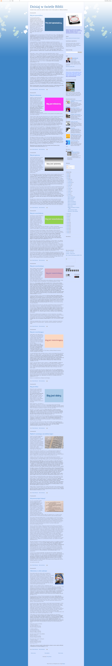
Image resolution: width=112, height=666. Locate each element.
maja (69, 189)
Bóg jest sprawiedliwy (36, 15)
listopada (69, 180)
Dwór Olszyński (70, 151)
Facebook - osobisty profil (70, 253)
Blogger (63, 663)
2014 (68, 225)
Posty (68, 166)
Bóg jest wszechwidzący (37, 266)
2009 (68, 232)
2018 (68, 219)
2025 (68, 175)
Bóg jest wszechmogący (37, 332)
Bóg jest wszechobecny (36, 213)
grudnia (69, 179)
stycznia (69, 195)
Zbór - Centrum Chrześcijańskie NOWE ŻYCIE (74, 255)
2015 (68, 223)
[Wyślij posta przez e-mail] (47, 89)
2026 (68, 173)
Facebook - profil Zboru (70, 251)
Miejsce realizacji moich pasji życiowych (73, 38)
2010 (68, 231)
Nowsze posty (33, 653)
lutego (69, 194)
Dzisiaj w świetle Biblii (46, 7)
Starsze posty (60, 653)
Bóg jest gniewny (35, 155)
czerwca (69, 188)
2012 (68, 228)
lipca (69, 186)
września (69, 183)
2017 (68, 220)
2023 (68, 178)
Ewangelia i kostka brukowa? (75, 114)
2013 (68, 226)
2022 (68, 213)
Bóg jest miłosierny (35, 95)
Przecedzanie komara (74, 140)
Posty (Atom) (49, 656)
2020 (68, 216)
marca (69, 192)
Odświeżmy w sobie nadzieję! (38, 571)
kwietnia (69, 191)
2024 (68, 176)
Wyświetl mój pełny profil (70, 66)
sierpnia (69, 185)
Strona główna (47, 653)
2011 (68, 229)
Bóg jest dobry (34, 386)
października (70, 182)
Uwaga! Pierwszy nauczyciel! (76, 134)
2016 (68, 222)
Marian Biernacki (75, 58)
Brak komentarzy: (42, 89)
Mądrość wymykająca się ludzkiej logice (41, 434)
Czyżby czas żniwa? (74, 121)
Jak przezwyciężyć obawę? (37, 498)
